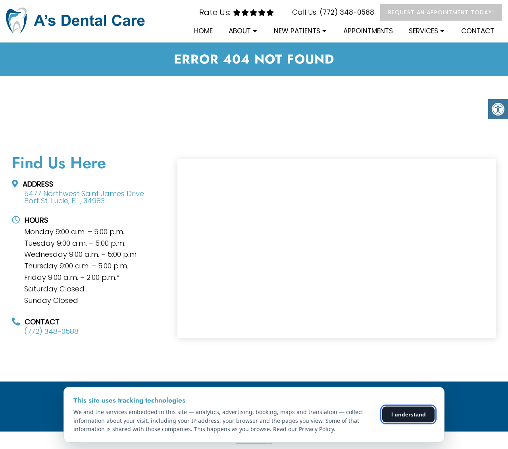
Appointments (368, 31)
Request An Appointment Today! (441, 12)
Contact (477, 31)
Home (203, 31)
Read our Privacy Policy (303, 429)
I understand (408, 414)
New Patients (297, 31)
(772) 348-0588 (346, 12)
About (240, 31)
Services (423, 31)
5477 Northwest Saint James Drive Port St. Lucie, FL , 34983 (84, 197)
